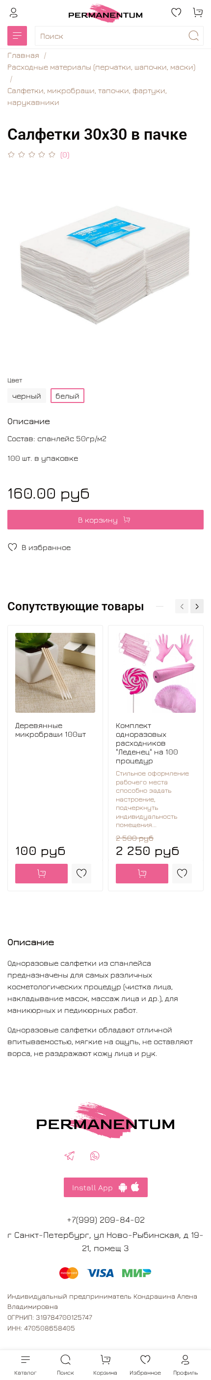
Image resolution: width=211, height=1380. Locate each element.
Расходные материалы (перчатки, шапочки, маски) (101, 66)
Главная (23, 54)
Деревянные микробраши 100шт (50, 729)
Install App (95, 1187)
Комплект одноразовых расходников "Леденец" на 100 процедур (147, 743)
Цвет (14, 380)
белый (67, 395)
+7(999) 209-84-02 (106, 1219)
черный (26, 395)
